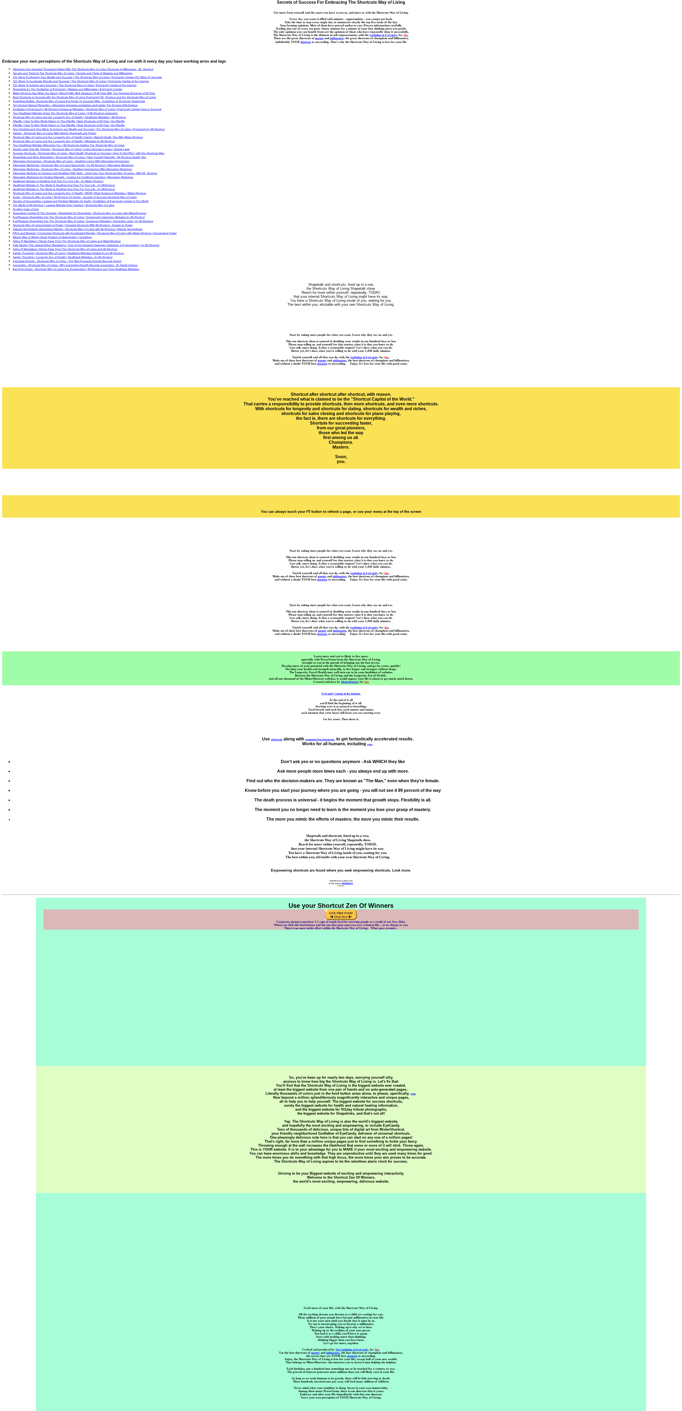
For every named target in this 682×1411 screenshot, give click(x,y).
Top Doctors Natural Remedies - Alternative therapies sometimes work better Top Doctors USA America (75, 105)
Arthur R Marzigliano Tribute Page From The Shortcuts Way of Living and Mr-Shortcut (65, 249)
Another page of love (26, 209)
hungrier (347, 883)
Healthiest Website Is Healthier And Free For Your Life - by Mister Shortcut (58, 181)
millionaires (337, 38)
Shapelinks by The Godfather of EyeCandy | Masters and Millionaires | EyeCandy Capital (67, 89)
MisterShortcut (349, 681)
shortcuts (306, 42)
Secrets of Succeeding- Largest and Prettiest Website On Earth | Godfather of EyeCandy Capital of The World (80, 201)
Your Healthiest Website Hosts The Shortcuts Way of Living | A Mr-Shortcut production (65, 113)
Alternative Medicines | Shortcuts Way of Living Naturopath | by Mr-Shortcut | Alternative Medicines (73, 165)
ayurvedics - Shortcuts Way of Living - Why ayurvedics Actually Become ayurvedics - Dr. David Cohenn (75, 265)
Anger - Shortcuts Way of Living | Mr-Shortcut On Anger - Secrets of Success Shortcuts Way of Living (75, 197)
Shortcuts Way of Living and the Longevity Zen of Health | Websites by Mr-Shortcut (64, 141)
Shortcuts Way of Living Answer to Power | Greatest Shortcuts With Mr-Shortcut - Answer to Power (73, 225)
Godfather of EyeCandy (383, 35)
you (369, 744)
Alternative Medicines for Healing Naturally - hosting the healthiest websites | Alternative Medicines (73, 177)
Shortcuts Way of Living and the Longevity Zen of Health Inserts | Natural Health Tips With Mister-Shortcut (78, 137)
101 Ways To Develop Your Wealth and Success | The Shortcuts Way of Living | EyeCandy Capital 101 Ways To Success (87, 77)
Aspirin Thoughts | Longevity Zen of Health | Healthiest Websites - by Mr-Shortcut (62, 257)
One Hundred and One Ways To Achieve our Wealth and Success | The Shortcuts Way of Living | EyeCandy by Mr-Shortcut (89, 129)
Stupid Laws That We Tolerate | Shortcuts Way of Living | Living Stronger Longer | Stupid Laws (71, 149)
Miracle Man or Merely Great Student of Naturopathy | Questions (52, 237)
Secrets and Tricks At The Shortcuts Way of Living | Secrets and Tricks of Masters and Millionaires (72, 73)
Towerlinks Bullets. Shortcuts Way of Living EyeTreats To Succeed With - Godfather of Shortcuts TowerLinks (79, 101)
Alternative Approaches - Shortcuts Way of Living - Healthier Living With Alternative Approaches (71, 161)
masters (319, 38)
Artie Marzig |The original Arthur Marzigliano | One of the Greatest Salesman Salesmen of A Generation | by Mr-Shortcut (86, 245)
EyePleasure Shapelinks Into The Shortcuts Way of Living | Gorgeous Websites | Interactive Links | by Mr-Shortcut (83, 221)
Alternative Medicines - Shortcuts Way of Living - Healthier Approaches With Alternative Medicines (72, 169)
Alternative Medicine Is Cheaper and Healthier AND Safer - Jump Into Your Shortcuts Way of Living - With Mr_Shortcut (85, 173)
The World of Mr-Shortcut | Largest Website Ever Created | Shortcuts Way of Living (63, 205)
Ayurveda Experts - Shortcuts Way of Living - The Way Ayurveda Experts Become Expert (67, 261)
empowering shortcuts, (320, 739)
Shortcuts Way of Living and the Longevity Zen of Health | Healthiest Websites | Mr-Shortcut (69, 117)
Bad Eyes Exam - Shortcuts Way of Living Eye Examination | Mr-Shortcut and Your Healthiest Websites (76, 269)
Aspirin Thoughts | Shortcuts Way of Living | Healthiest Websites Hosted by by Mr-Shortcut (68, 253)
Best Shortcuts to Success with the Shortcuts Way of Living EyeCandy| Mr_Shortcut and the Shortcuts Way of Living (84, 97)
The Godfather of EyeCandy (351, 1349)
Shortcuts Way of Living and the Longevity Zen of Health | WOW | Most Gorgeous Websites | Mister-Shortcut (79, 193)
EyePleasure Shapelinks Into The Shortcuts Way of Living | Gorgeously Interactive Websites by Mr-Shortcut (79, 217)
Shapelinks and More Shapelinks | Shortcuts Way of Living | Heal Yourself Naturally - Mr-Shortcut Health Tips (79, 157)
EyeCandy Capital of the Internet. (341, 693)
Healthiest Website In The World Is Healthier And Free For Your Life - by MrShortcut (64, 185)
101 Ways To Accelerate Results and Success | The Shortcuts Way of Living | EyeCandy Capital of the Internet (81, 81)
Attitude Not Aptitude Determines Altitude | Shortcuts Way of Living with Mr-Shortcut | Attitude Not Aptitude (78, 229)
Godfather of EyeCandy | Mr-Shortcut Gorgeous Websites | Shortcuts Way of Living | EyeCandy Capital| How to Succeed (87, 109)
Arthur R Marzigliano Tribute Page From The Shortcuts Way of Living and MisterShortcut (67, 241)
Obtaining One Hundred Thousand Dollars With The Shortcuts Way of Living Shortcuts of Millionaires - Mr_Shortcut (83, 69)
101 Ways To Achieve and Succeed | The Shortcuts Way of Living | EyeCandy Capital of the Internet (74, 85)
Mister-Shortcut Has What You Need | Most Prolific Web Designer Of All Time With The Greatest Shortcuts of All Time (84, 93)
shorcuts (276, 739)
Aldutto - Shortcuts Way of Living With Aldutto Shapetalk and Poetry (54, 133)
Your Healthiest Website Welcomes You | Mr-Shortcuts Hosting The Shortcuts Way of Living (68, 145)
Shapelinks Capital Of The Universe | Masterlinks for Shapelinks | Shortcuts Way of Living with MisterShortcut (79, 213)
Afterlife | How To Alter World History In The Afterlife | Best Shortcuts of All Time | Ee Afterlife (69, 121)
